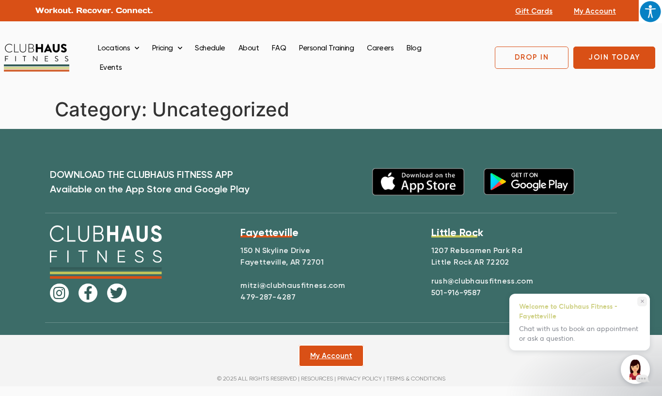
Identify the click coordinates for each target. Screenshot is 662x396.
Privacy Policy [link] (359, 378)
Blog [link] (414, 48)
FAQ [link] (279, 48)
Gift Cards (533, 11)
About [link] (248, 48)
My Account (595, 11)
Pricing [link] (162, 48)
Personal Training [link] (326, 48)
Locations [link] (114, 48)
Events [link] (111, 67)
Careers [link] (380, 48)
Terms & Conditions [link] (415, 378)
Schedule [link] (210, 48)
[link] (650, 11)
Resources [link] (317, 378)
